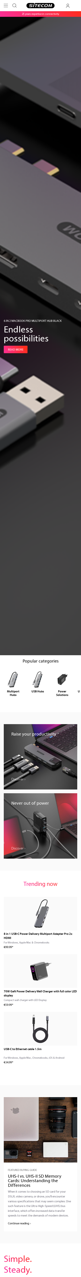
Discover (17, 779)
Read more (15, 349)
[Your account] (68, 6)
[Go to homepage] (40, 5)
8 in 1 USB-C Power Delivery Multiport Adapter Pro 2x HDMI (38, 936)
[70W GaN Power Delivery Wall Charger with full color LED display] (40, 971)
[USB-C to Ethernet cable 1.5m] (40, 1029)
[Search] (14, 5)
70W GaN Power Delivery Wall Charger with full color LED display (40, 993)
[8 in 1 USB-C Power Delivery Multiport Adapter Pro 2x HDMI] (40, 913)
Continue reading (18, 1223)
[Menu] (6, 5)
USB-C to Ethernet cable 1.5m (23, 1049)
